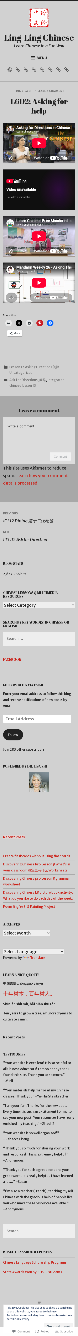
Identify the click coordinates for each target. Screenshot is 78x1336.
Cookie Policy (21, 1319)
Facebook (12, 659)
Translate (37, 958)
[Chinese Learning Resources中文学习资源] (35, 70)
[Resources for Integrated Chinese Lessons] (27, 70)
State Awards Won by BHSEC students (32, 1272)
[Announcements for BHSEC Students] (59, 70)
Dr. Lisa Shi (24, 90)
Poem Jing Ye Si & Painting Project (29, 906)
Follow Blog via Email (23, 685)
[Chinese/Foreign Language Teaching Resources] (51, 70)
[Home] (10, 70)
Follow (13, 735)
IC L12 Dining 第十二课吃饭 (28, 517)
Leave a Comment (50, 90)
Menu (42, 58)
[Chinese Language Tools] (43, 70)
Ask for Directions (23, 380)
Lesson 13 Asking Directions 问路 (34, 367)
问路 (42, 380)
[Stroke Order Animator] (67, 70)
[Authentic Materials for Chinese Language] (18, 70)
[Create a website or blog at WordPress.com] (39, 1302)
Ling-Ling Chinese (39, 37)
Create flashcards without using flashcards (36, 856)
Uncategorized (20, 372)
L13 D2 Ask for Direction (25, 536)
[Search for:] (39, 639)
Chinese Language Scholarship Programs (35, 1262)
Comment (60, 456)
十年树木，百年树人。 (29, 993)
